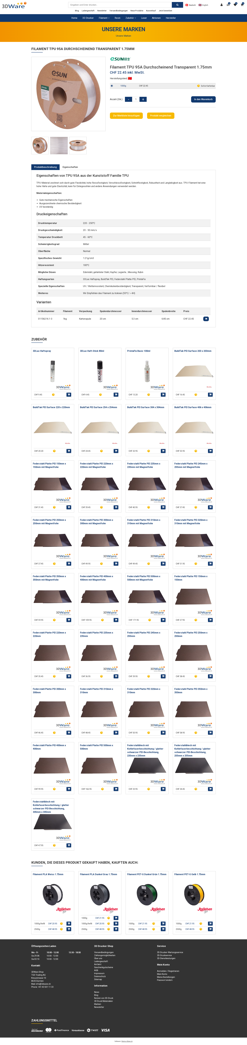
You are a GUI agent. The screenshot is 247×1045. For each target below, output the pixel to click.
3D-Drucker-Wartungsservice (170, 952)
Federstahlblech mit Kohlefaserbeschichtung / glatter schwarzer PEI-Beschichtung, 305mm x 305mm (51, 806)
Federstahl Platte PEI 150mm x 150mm (190, 578)
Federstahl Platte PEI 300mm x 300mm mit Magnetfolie (96, 522)
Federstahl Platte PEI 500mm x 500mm (96, 747)
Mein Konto (162, 974)
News (96, 992)
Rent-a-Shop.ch (127, 1041)
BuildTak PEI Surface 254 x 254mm (98, 407)
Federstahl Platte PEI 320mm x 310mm (143, 691)
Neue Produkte (137, 10)
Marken (97, 1004)
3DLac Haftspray (42, 351)
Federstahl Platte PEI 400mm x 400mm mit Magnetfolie (96, 578)
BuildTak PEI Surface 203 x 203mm (192, 351)
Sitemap (98, 979)
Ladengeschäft (88, 10)
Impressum (99, 973)
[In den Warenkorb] (68, 395)
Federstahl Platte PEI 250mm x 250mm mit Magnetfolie (49, 522)
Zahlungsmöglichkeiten (104, 955)
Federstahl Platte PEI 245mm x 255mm (143, 634)
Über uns (98, 958)
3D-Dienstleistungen (166, 958)
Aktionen (156, 18)
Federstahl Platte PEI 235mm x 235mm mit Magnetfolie (143, 465)
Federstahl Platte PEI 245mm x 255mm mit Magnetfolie (190, 465)
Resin (117, 18)
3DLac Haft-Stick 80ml (92, 351)
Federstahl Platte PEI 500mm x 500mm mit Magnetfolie (143, 578)
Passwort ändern (165, 980)
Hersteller (171, 18)
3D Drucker (88, 18)
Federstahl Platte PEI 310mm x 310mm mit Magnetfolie (143, 522)
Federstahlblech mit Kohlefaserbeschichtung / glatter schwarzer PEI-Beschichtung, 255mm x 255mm (192, 750)
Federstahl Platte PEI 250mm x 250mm (190, 634)
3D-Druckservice (164, 955)
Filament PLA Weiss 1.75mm (48, 874)
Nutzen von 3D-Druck (103, 998)
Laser (144, 18)
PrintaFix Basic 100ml (138, 351)
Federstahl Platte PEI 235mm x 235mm (96, 634)
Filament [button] (103, 18)
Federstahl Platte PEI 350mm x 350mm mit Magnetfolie (49, 578)
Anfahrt (97, 964)
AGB (96, 970)
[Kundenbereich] (222, 5)
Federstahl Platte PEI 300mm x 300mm (49, 691)
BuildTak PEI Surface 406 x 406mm (192, 407)
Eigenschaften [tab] (70, 167)
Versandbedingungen (118, 10)
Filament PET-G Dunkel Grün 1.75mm (146, 874)
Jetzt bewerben (165, 10)
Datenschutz (100, 976)
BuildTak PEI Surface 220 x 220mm (51, 407)
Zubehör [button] (130, 18)
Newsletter (102, 10)
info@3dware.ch (43, 984)
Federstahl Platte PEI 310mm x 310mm (96, 691)
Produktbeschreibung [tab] (45, 167)
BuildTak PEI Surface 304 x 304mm (145, 407)
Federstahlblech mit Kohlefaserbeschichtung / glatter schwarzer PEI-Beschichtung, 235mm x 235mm (145, 750)
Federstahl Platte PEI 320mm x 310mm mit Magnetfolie (190, 522)
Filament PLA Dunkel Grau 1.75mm (98, 874)
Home (74, 18)
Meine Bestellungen (166, 977)
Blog (77, 10)
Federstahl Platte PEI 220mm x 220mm (49, 634)
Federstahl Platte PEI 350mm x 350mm (190, 691)
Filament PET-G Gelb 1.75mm (189, 874)
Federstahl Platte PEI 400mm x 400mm (49, 747)
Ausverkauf (151, 10)
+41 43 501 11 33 (45, 987)
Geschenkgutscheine (103, 967)
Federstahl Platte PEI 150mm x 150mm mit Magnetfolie (49, 465)
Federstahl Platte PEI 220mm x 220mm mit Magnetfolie (96, 465)
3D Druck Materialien (103, 1001)
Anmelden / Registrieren (168, 971)
